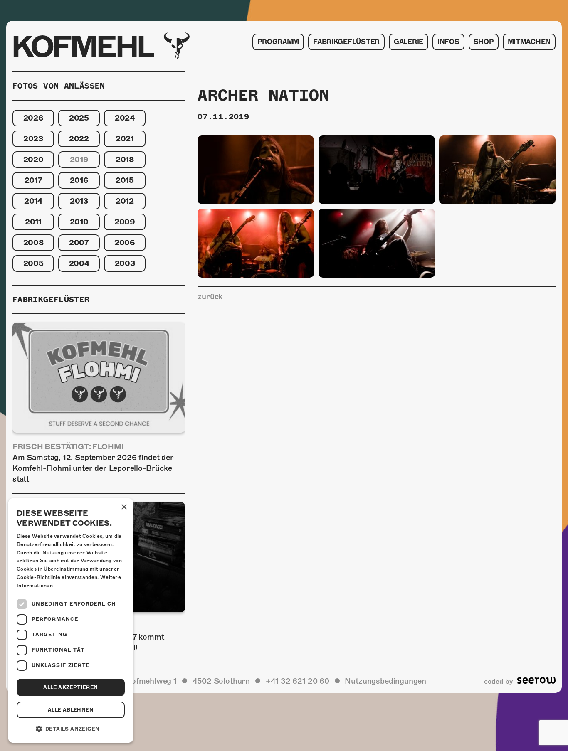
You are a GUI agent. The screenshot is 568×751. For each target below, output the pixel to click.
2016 (79, 180)
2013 (79, 201)
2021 (125, 138)
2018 (125, 159)
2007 (79, 242)
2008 (33, 242)
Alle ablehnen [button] (71, 710)
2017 (33, 180)
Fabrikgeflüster (346, 42)
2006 (124, 242)
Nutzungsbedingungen (385, 681)
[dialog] (70, 620)
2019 (79, 159)
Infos (448, 42)
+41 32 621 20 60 (297, 681)
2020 (33, 159)
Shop (484, 42)
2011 (33, 222)
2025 (79, 118)
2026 (33, 118)
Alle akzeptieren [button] (70, 687)
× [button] (124, 507)
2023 (33, 138)
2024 (125, 118)
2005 (33, 263)
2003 (125, 263)
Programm (278, 42)
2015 (125, 180)
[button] (71, 729)
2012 (125, 201)
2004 (79, 263)
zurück (210, 296)
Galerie (408, 42)
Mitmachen (529, 42)
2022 (79, 138)
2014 (33, 201)
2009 (124, 222)
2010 (79, 222)
